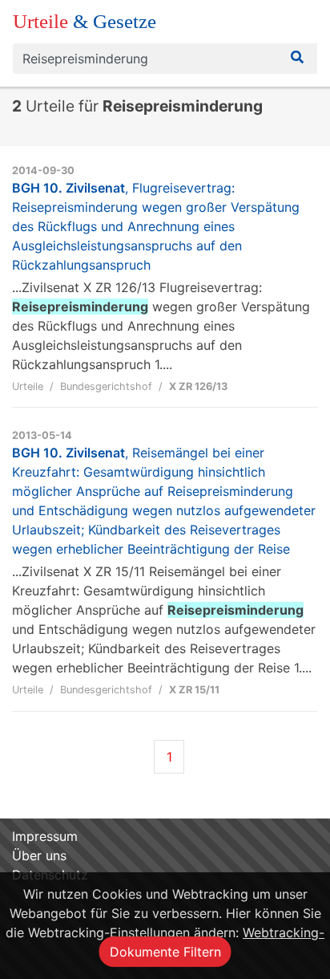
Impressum (45, 836)
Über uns (39, 855)
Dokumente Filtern (165, 952)
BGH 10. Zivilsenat (156, 226)
